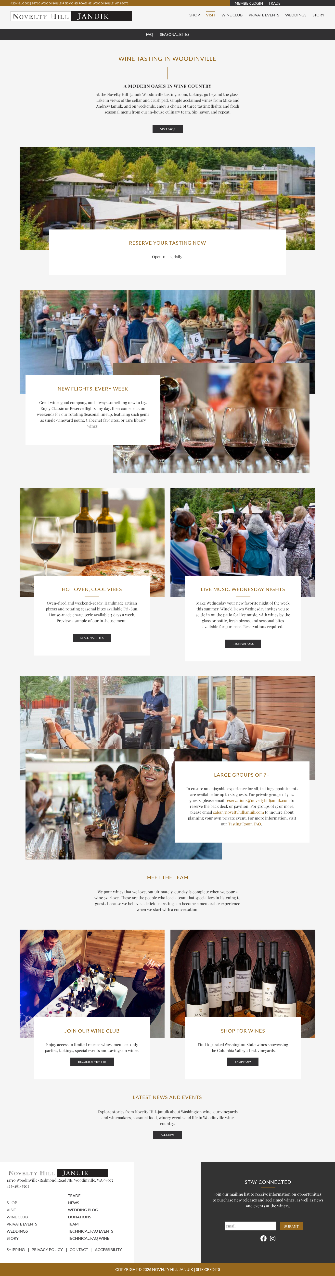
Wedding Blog (83, 1209)
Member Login (249, 3)
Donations (79, 1216)
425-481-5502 (20, 3)
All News (167, 1135)
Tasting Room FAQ (244, 823)
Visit (210, 15)
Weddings (295, 15)
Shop (194, 15)
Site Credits (208, 1269)
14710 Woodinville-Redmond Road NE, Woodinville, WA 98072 (80, 3)
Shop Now (243, 1061)
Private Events (264, 15)
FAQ (149, 34)
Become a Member (92, 1061)
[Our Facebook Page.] (263, 1238)
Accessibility (108, 1249)
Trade (275, 3)
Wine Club (232, 15)
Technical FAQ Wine (88, 1238)
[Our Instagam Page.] (272, 1238)
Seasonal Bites (174, 34)
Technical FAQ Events (90, 1231)
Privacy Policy (47, 1249)
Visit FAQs (167, 129)
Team (73, 1224)
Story (318, 15)
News (73, 1202)
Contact (79, 1249)
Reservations (243, 643)
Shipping (16, 1249)
